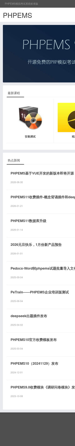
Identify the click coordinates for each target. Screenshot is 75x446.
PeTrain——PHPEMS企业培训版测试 (40, 292)
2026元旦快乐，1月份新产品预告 (36, 244)
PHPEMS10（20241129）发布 (34, 363)
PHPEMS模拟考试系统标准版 (21, 3)
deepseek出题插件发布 (29, 315)
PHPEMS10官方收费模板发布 (34, 339)
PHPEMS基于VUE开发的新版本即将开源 (42, 173)
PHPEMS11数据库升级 (28, 220)
